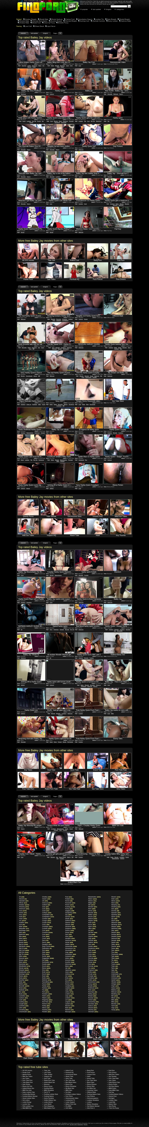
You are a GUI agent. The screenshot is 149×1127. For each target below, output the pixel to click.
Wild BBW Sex (26, 1108)
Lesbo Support (69, 1102)
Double (60, 349)
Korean (69, 984)
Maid (68, 1008)
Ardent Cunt (68, 1070)
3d (21, 629)
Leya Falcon (51, 26)
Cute (45, 936)
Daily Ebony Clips (113, 1082)
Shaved (92, 1008)
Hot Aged (110, 1098)
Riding (92, 994)
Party (58, 67)
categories (120, 9)
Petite (92, 956)
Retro (91, 990)
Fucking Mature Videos (115, 1094)
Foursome (70, 903)
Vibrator (115, 982)
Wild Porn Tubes (113, 1074)
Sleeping (115, 905)
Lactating (69, 986)
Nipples (92, 920)
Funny (69, 909)
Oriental (92, 940)
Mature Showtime (91, 1104)
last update (97, 9)
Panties (92, 946)
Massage (70, 1012)
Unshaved (116, 978)
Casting (23, 1002)
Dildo (39, 404)
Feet (45, 992)
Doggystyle (88, 377)
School (92, 1000)
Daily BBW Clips (113, 1090)
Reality (92, 986)
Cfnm (22, 1008)
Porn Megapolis (48, 1106)
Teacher (115, 946)
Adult (87, 1076)
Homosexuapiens (91, 1098)
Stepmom (116, 922)
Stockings (34, 65)
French (69, 905)
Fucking (92, 658)
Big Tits (34, 121)
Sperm (115, 916)
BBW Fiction (111, 1088)
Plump (92, 962)
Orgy (71, 65)
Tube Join (46, 1070)
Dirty (45, 954)
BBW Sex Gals (26, 1090)
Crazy (67, 65)
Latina (29, 65)
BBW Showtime (48, 1090)
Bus (22, 992)
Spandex (115, 913)
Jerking (52, 488)
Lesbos (88, 1102)
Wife (114, 1000)
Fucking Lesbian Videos (72, 1094)
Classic (46, 899)
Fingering (64, 319)
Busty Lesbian (113, 21)
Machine (69, 1006)
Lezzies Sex (25, 1104)
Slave (114, 903)
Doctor (46, 956)
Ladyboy (58, 176)
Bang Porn (89, 1070)
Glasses (69, 924)
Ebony (46, 968)
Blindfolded (24, 966)
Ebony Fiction (112, 1084)
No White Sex (90, 1088)
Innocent (69, 960)
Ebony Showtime (70, 1086)
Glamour (69, 922)
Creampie (47, 926)
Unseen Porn (90, 1074)
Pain (91, 944)
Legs (68, 996)
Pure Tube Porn (26, 1080)
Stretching (98, 121)
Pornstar (71, 121)
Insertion (69, 962)
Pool (91, 964)
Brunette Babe (24, 21)
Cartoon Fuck (70, 19)
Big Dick (23, 952)
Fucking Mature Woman (29, 1096)
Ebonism (46, 1084)
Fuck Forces (90, 1072)
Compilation (65, 320)
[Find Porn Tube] (42, 13)
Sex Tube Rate (69, 1080)
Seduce (92, 1006)
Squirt (71, 828)
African (23, 903)
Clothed (46, 905)
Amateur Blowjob (30, 19)
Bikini (23, 956)
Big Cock (24, 950)
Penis (92, 952)
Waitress (115, 990)
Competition (47, 915)
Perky (91, 954)
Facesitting (47, 982)
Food (68, 897)
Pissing (92, 960)
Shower (115, 897)
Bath (22, 932)
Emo (45, 970)
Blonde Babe (44, 19)
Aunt (22, 924)
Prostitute (92, 978)
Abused (23, 899)
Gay (68, 915)
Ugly (114, 970)
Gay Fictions (90, 1096)
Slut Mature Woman (92, 1106)
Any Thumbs (112, 1076)
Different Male (90, 1092)
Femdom (47, 994)
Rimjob (92, 996)
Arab (22, 916)
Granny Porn (112, 1096)
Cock (85, 204)
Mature (66, 404)
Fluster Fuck (25, 1072)
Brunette (62, 65)
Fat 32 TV (46, 1092)
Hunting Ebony (47, 1088)
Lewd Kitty (111, 1102)
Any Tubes (25, 1078)
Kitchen (95, 686)
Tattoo (115, 944)
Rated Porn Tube (48, 1080)
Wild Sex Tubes (26, 1076)
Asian (23, 918)
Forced (60, 742)
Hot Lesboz (25, 1100)
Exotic (45, 978)
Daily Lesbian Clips (28, 1092)
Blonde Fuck (36, 23)
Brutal (22, 988)
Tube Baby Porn (27, 1082)
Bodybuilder (24, 972)
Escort (45, 974)
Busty (24, 121)
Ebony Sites (90, 1086)
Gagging (69, 911)
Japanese (70, 970)
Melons (92, 901)
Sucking (81, 204)
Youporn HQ (47, 1076)
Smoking (115, 907)
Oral (91, 934)
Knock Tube (90, 1078)
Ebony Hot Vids (26, 1086)
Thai (114, 952)
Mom (91, 909)
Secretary (93, 1004)
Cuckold (116, 349)
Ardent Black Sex (48, 1082)
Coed (45, 911)
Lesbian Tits (100, 19)
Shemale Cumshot (98, 21)
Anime (23, 913)
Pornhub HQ (68, 1072)
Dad (45, 940)
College (46, 913)
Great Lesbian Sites (28, 1098)
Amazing (58, 320)
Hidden (69, 944)
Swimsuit (115, 938)
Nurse (91, 924)
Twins (114, 968)
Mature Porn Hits (70, 1104)
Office (91, 928)
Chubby (46, 897)
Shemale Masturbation (39, 21)
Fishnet (46, 1004)
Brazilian (23, 980)
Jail (67, 968)
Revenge (92, 992)
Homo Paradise (48, 1098)
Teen (53, 320)
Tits (85, 121)
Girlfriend (70, 920)
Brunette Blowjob (56, 21)
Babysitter (24, 928)
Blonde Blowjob (124, 19)
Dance (35, 376)
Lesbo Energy (26, 1102)
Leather (69, 994)
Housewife (92, 404)
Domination (47, 962)
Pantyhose (93, 948)
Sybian (115, 942)
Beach (23, 940)
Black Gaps (89, 1082)
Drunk (45, 966)
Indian (69, 958)
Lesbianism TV (69, 1100)
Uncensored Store (70, 1074)
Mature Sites (112, 1104)
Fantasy (46, 988)
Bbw (87, 404)
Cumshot (63, 347)
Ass (39, 347)
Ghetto (69, 918)
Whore (115, 998)
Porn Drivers (112, 1072)
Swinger (115, 940)
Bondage (24, 974)
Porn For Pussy (113, 1108)
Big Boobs (70, 742)
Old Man (92, 932)
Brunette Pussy (63, 23)
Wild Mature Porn (48, 1108)
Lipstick (69, 1004)
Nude (91, 922)
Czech (46, 938)
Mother (92, 915)
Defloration (46, 948)
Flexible (95, 377)
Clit (45, 901)
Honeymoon (70, 948)
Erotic (46, 972)
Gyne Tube (68, 1078)
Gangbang (66, 349)
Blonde (57, 65)
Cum (80, 65)
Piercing (92, 958)
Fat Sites (67, 1092)
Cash (22, 1000)
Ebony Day (68, 1084)
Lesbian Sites (112, 1100)
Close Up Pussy (49, 23)
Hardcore (81, 94)
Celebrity (23, 1006)
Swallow (116, 936)
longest (108, 9)
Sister (114, 899)
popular (85, 9)
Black (39, 65)
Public (66, 828)
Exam (45, 976)
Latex (68, 990)
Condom (46, 918)
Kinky (69, 978)
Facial (91, 376)
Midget (91, 903)
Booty (23, 978)
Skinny (69, 857)
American (58, 405)
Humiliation (70, 954)
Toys (114, 962)
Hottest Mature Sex (49, 1100)
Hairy (69, 936)
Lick (68, 1000)
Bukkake (34, 404)
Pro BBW (67, 1106)
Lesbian (29, 121)
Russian (92, 998)
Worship (115, 1004)
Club (45, 907)
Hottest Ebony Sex (27, 1088)
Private (92, 974)
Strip (114, 930)
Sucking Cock (84, 21)
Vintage (115, 984)
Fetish (46, 996)
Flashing (46, 1010)
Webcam (115, 94)
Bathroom (24, 934)
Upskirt (115, 980)
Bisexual (23, 958)
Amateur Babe (24, 23)
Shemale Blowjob (71, 21)
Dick (121, 349)
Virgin (114, 986)
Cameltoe (24, 996)
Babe (52, 65)
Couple (46, 922)
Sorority (115, 911)
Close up (28, 404)
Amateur (112, 204)
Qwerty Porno (26, 1074)
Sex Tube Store (91, 1080)
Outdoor (92, 942)
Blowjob (127, 204)
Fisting (46, 1006)
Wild (114, 1002)
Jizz (68, 976)
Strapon (115, 926)
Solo (60, 830)
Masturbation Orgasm (85, 19)
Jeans (68, 972)
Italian (68, 966)
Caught (23, 1004)
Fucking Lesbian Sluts (50, 1094)
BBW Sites (68, 1090)
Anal (51, 121)
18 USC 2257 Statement (76, 1124)
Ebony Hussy (47, 1086)
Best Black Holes (70, 1082)
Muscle (92, 916)
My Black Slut (69, 1088)
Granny (69, 930)
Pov (86, 460)
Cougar (46, 920)
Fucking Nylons (48, 1096)
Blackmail (23, 964)
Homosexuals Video (71, 1098)
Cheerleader (29, 376)
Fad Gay (110, 1092)
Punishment (93, 982)
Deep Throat (62, 857)
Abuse (85, 1124)
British (23, 984)
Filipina (46, 998)
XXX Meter (68, 1108)
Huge (55, 742)
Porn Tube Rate (113, 1078)
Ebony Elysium (91, 1084)
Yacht (114, 1006)
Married (69, 1010)
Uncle (114, 972)
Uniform (122, 858)
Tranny (121, 94)
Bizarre (23, 960)
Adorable (23, 901)
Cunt (88, 121)
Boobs (39, 121)
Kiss (68, 980)
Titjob (115, 958)
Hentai (22, 232)
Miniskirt (92, 907)
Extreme (46, 980)
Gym (68, 934)
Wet (114, 996)
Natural (29, 67)
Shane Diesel (39, 26)
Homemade (71, 946)
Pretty (92, 972)
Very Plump (111, 1106)
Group (69, 932)
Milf (33, 349)
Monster (92, 913)
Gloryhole (70, 926)
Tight (114, 956)
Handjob (24, 65)
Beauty (23, 942)
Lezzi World (46, 1104)
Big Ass (67, 629)
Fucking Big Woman (28, 1094)
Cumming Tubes (91, 1090)
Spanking (29, 602)
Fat (43, 65)
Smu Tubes (111, 1080)
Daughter (46, 944)
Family (46, 986)
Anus (22, 915)
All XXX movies (26, 1070)
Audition (23, 922)
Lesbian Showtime (92, 1100)
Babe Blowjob (111, 19)
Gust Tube (46, 1078)
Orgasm (43, 432)
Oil (90, 930)
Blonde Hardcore (57, 19)
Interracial (63, 122)
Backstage (24, 930)
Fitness (45, 1008)
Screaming (93, 1002)
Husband (69, 956)
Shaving (92, 1010)
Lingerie (69, 1002)
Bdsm (119, 347)
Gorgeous (41, 460)
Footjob (86, 575)
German (69, 916)
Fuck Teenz (68, 1096)
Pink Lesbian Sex (27, 1106)
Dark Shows (25, 1084)
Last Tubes (46, 1072)
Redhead (23, 94)
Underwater (116, 974)
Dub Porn (111, 1070)
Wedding (115, 994)
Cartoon (52, 94)
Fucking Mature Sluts (92, 1094)
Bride (22, 982)
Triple (114, 966)
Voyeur (115, 988)
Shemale (109, 94)
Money (92, 911)
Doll (45, 960)
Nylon (92, 926)
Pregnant (92, 970)
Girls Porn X (90, 1108)
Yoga (114, 1008)
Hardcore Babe (126, 21)
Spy (114, 918)
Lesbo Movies (47, 1102)
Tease (115, 948)
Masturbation (29, 432)
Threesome (116, 954)
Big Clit (23, 948)
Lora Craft (28, 26)
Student (115, 932)
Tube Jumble (47, 1074)
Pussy (34, 67)
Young (115, 1010)
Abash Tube (68, 1076)
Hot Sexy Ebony (113, 1086)
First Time (47, 1002)
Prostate (92, 976)
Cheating (23, 1010)
